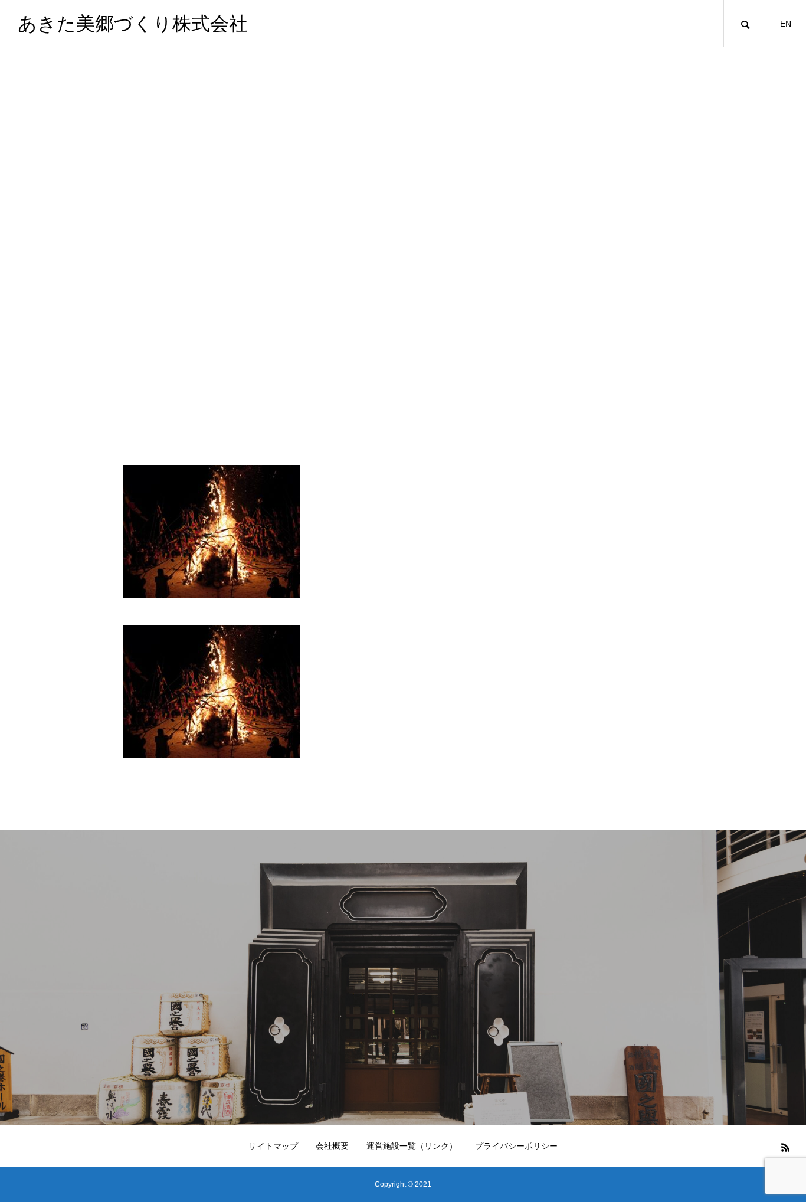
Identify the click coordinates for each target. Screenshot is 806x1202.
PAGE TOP (777, 1152)
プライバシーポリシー (516, 1146)
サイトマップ (273, 1146)
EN (785, 23)
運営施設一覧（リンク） (411, 1146)
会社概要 (332, 1146)
